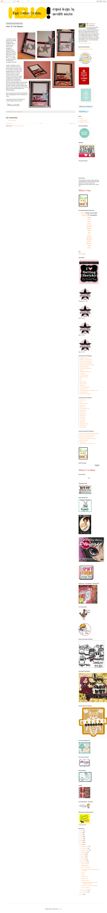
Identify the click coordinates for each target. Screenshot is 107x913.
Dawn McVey (83, 400)
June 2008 (83, 856)
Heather (89, 228)
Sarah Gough (83, 425)
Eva (80, 401)
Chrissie (83, 215)
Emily (89, 224)
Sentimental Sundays (85, 387)
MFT (81, 378)
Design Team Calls (84, 366)
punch (9, 57)
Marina (89, 237)
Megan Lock (82, 422)
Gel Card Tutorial (84, 440)
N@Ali (89, 241)
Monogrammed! (85, 863)
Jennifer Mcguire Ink (84, 408)
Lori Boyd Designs (84, 375)
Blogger (60, 909)
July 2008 (83, 854)
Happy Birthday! (85, 865)
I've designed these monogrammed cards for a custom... (89, 883)
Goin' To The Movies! (86, 867)
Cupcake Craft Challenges (86, 363)
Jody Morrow (83, 413)
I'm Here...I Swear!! (85, 887)
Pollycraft (82, 385)
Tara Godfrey (83, 427)
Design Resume (83, 120)
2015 (81, 831)
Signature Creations (84, 122)
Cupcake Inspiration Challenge (87, 365)
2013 (81, 834)
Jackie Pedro (83, 406)
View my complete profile (85, 43)
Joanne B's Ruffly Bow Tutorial (87, 437)
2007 (81, 894)
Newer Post (9, 123)
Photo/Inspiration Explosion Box (87, 443)
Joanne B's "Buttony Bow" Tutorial (88, 438)
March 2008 (84, 862)
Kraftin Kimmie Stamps (85, 371)
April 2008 (83, 860)
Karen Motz (82, 417)
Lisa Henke (82, 418)
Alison (83, 213)
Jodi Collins (82, 412)
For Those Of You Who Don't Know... (89, 885)
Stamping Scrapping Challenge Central (89, 390)
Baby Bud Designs (84, 358)
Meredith (89, 239)
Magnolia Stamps (84, 376)
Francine (89, 226)
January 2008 (84, 892)
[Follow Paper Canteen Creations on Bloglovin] (86, 107)
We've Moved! (84, 876)
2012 (81, 836)
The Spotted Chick (84, 392)
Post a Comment (12, 120)
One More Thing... (85, 880)
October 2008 (84, 848)
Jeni (89, 232)
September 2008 (85, 850)
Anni (89, 219)
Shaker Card (83, 442)
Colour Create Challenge (85, 361)
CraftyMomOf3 (91, 23)
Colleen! (83, 874)
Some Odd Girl (83, 388)
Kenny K (82, 370)
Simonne (89, 243)
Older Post (72, 123)
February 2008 (84, 890)
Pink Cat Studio (83, 383)
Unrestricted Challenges (85, 394)
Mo (80, 380)
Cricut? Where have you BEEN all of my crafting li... (90, 870)
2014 (81, 832)
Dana (89, 221)
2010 (81, 840)
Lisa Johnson (83, 420)
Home (40, 123)
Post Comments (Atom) (17, 126)
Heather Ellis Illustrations (85, 368)
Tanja (89, 245)
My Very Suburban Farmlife (86, 49)
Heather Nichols (83, 403)
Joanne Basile (83, 410)
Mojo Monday (83, 382)
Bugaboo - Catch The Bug (86, 359)
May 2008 (83, 858)
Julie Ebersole (83, 415)
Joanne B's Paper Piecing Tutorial (87, 435)
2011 (81, 838)
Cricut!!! (83, 872)
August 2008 (84, 852)
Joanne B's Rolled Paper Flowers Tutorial (89, 433)
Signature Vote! (84, 878)
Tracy (89, 248)
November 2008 (85, 846)
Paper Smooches (84, 424)
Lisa (89, 234)
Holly (89, 230)
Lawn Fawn (82, 373)
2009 (81, 842)
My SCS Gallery (82, 254)
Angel (89, 217)
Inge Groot (82, 405)
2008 (81, 844)
